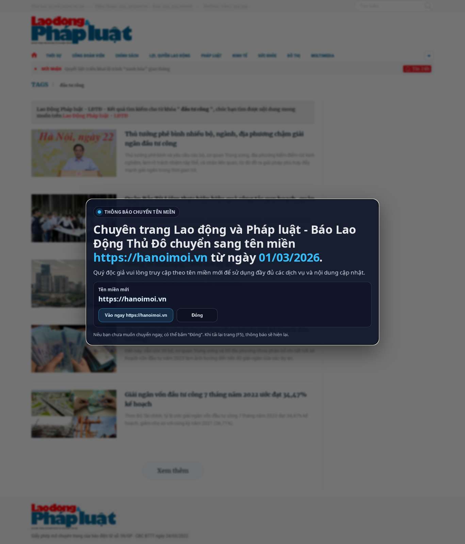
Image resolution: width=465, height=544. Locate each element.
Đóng (197, 315)
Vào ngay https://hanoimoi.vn (136, 315)
